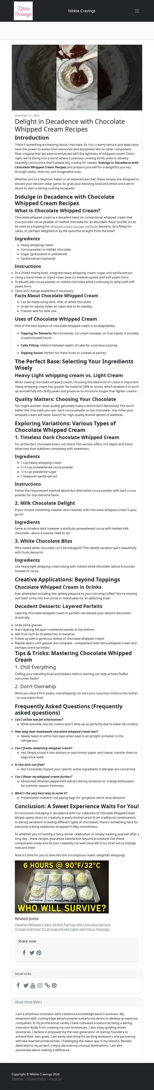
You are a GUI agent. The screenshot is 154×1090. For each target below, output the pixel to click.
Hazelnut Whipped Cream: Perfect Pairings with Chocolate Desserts (63, 925)
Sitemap (17, 1079)
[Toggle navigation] (137, 11)
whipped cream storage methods (74, 226)
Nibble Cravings (82, 10)
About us (55, 1079)
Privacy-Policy (36, 1079)
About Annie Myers (28, 1002)
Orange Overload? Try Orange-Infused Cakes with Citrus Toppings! (62, 929)
